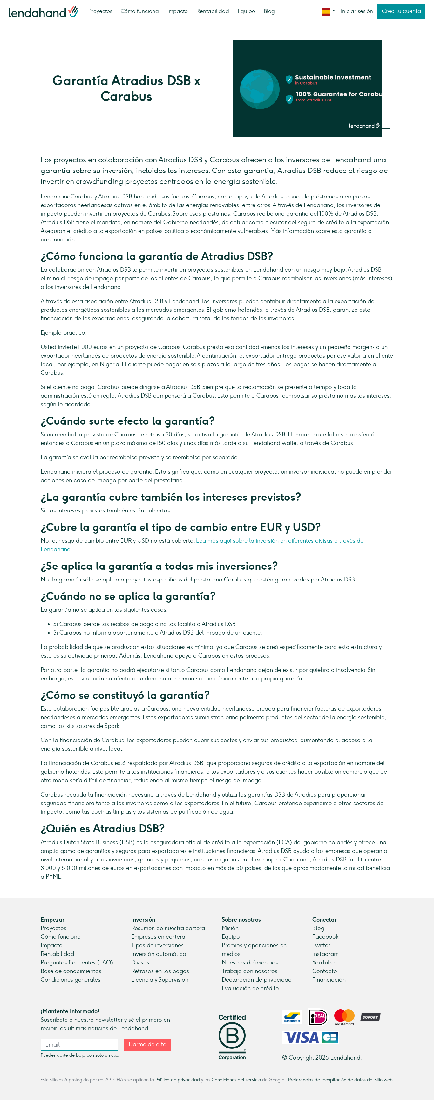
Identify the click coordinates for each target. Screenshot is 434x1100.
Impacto (177, 11)
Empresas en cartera (158, 936)
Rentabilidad (212, 11)
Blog (269, 11)
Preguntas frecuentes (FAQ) (77, 962)
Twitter (321, 945)
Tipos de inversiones (157, 945)
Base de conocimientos (71, 971)
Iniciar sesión (357, 11)
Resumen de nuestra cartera (168, 928)
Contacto (324, 971)
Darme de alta (147, 1044)
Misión (230, 928)
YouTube (323, 962)
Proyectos (100, 11)
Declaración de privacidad (257, 979)
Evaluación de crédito (250, 988)
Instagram (325, 953)
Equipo (246, 11)
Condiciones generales (70, 979)
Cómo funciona (140, 11)
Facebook (325, 936)
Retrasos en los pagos (160, 971)
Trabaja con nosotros (249, 971)
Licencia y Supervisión (159, 979)
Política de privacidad (177, 1079)
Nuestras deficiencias (250, 962)
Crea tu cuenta (401, 11)
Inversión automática (158, 953)
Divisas (140, 962)
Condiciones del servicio (236, 1079)
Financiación (329, 979)
